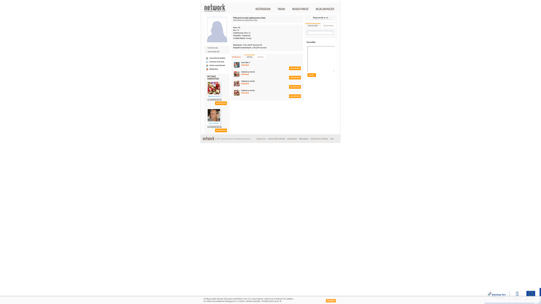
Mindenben (328, 25)
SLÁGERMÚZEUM (214, 100)
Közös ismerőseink (217, 65)
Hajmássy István (214, 96)
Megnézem (295, 68)
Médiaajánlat (303, 139)
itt (280, 301)
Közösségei (212, 52)
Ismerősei (211, 48)
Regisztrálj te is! (320, 17)
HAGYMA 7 (245, 63)
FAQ (332, 139)
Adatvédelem (292, 139)
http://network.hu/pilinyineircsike (245, 20)
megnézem (221, 103)
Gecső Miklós (214, 123)
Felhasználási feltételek (276, 139)
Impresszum (261, 139)
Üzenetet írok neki (216, 62)
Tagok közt (313, 25)
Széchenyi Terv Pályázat (319, 139)
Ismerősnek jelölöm (217, 58)
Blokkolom (213, 69)
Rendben (330, 301)
